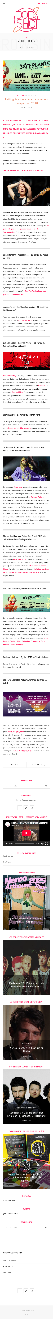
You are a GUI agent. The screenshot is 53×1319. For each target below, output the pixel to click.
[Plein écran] (46, 843)
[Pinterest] (41, 765)
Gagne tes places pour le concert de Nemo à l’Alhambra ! (26, 920)
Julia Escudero (27, 107)
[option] (26, 902)
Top (27, 1314)
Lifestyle (26, 1169)
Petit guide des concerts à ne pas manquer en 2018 (26, 101)
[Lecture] (6, 843)
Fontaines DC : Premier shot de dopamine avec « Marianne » (26, 985)
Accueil (21, 47)
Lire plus (15, 765)
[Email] (44, 765)
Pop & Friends (8, 856)
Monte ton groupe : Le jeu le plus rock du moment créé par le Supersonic (26, 1177)
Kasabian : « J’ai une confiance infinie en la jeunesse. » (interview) (26, 1114)
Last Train (17, 559)
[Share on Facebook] (35, 765)
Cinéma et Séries (26, 1043)
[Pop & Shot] (26, 20)
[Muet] (42, 843)
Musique (26, 978)
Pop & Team (7, 862)
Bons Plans (21, 95)
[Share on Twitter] (38, 765)
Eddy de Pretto (9, 376)
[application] (26, 833)
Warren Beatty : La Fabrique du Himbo (26, 1049)
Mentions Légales (9, 1260)
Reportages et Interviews (26, 1108)
